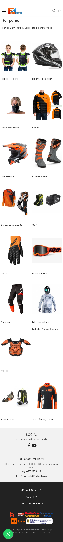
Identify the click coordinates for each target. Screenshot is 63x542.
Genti (34, 225)
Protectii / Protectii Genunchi (46, 329)
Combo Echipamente (11, 225)
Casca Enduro (8, 176)
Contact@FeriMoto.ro (33, 476)
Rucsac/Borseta (9, 419)
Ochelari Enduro (40, 273)
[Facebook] (29, 445)
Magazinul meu (30, 490)
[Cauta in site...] (54, 11)
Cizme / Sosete (39, 176)
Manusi (4, 273)
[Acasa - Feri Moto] (21, 11)
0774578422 (33, 471)
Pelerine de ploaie (40, 322)
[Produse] (4, 11)
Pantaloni (5, 322)
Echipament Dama (10, 127)
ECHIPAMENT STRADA (42, 79)
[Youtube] (34, 445)
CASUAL (36, 127)
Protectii (4, 370)
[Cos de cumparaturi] (59, 11)
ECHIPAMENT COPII (9, 79)
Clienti (30, 496)
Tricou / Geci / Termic (43, 419)
